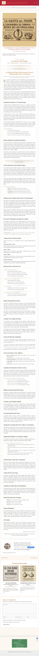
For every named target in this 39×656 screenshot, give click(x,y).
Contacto (20, 640)
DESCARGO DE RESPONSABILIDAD (17, 643)
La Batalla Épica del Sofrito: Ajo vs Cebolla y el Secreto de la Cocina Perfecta (28, 583)
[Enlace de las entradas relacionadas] (4, 593)
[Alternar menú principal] (34, 3)
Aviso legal (20, 639)
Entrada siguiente (34, 557)
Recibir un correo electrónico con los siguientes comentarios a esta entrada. (14, 620)
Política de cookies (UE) (20, 644)
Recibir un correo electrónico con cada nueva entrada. (11, 622)
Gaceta (14, 552)
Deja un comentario (16, 51)
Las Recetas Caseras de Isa (16, 3)
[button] (36, 2)
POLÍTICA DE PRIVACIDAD (20, 645)
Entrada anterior (4, 557)
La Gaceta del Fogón (23, 51)
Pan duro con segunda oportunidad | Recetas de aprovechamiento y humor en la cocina (10, 584)
